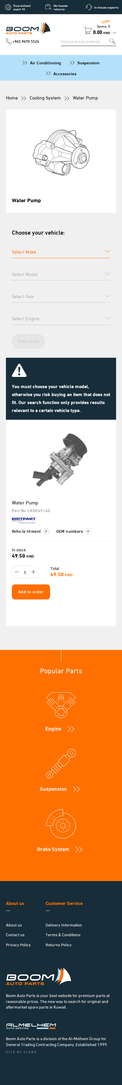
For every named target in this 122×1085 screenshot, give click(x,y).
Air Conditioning (45, 62)
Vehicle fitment (27, 531)
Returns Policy (59, 944)
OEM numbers (70, 531)
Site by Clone (21, 1052)
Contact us (15, 934)
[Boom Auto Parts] (28, 29)
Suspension (88, 62)
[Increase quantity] (33, 572)
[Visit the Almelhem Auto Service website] (31, 1027)
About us (14, 924)
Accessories (64, 73)
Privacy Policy (18, 944)
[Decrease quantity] (16, 572)
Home (12, 97)
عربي (106, 20)
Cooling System (45, 97)
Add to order (31, 591)
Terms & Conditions (63, 934)
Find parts (28, 340)
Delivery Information (64, 924)
